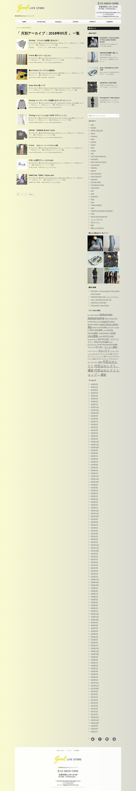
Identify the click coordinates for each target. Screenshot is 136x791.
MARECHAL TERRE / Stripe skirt (41, 175)
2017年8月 (94, 694)
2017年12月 (95, 683)
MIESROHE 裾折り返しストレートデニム (109, 54)
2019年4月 (94, 637)
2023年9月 (94, 485)
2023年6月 (94, 493)
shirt (59, 118)
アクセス (69, 750)
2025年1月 (94, 439)
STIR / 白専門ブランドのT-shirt (41, 160)
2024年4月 (94, 465)
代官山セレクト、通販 (38, 60)
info (92, 153)
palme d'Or (111, 327)
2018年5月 (94, 668)
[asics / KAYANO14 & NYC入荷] (95, 259)
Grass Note (62, 88)
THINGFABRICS (76, 88)
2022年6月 (94, 528)
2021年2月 (94, 574)
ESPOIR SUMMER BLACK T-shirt (42, 130)
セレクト (66, 43)
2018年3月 (94, 674)
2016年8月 (94, 729)
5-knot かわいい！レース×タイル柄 (44, 145)
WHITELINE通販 (101, 342)
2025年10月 (95, 413)
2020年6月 (94, 597)
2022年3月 (94, 536)
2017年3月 (94, 708)
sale (92, 191)
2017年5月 (94, 703)
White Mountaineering (99, 217)
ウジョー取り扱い (96, 347)
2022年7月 (94, 525)
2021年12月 (95, 545)
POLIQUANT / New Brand (109, 98)
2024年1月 (94, 473)
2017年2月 (94, 711)
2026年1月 (94, 404)
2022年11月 (95, 513)
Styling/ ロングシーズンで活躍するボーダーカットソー (50, 100)
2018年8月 (94, 660)
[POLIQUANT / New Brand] (95, 276)
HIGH (92, 148)
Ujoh (92, 208)
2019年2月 (94, 642)
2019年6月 (94, 631)
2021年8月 (94, 556)
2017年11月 (95, 686)
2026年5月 (94, 393)
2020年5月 (94, 599)
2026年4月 (94, 396)
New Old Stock (96, 174)
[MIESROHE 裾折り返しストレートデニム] (111, 243)
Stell (92, 202)
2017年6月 (94, 700)
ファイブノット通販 (100, 356)
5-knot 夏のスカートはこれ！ (40, 55)
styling (60, 43)
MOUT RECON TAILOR (98, 162)
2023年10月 (95, 482)
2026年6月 (94, 390)
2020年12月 (95, 579)
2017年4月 (94, 706)
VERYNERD (61, 73)
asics (92, 125)
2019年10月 (95, 619)
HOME (24, 22)
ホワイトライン (102, 359)
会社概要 (76, 750)
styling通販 (75, 103)
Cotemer (94, 136)
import (68, 88)
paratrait (94, 179)
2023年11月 (95, 479)
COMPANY (109, 22)
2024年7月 (94, 456)
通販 (56, 45)
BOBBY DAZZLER (97, 130)
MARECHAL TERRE (64, 178)
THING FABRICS (96, 205)
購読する (93, 28)
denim (107, 319)
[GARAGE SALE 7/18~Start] (111, 276)
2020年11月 (95, 582)
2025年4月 (94, 430)
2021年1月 (94, 576)
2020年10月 (95, 585)
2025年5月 (94, 427)
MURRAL (94, 168)
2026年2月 (94, 401)
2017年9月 (94, 691)
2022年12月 (95, 510)
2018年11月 (95, 651)
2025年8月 (94, 419)
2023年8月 (94, 487)
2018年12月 (95, 648)
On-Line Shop (41, 22)
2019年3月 (94, 640)
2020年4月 (94, 602)
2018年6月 (94, 665)
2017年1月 (94, 714)
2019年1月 (94, 645)
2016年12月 (95, 717)
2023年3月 (94, 502)
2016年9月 (94, 726)
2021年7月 (94, 559)
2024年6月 (94, 459)
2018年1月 (94, 680)
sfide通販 (98, 330)
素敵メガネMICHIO (97, 228)
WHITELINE (108, 336)
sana (92, 194)
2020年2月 (94, 608)
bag (89, 315)
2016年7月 (94, 731)
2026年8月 (94, 384)
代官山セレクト (74, 43)
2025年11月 (95, 410)
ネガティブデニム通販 (106, 354)
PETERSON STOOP (97, 185)
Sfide (92, 199)
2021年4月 (94, 568)
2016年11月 (95, 720)
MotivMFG (94, 159)
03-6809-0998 (108, 3)
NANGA (93, 171)
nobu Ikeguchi (96, 176)
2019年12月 (95, 614)
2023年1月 (94, 508)
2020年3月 (94, 605)
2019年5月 (94, 634)
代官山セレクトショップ (46, 45)
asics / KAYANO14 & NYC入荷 (101, 300)
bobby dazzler (94, 315)
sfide (91, 330)
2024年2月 (94, 470)
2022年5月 (94, 531)
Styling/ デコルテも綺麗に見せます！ (44, 40)
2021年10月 (95, 551)
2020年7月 (94, 594)
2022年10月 (95, 516)
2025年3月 (94, 433)
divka (92, 139)
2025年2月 (94, 436)
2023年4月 (94, 499)
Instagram (58, 22)
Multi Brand (45, 43)
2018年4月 (94, 671)
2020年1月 (94, 611)
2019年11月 (95, 617)
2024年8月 (94, 453)
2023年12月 (95, 476)
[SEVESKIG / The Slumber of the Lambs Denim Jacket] (95, 243)
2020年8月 (94, 591)
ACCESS (75, 22)
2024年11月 (95, 444)
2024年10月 (95, 447)
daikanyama (53, 43)
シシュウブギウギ (97, 219)
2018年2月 (94, 677)
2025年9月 (94, 416)
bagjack (93, 128)
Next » (31, 194)
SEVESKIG (94, 197)
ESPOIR (43, 133)
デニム (113, 351)
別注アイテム (95, 222)
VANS (92, 214)
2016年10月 (95, 723)
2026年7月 (94, 387)
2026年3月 (94, 398)
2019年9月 (94, 622)
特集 (92, 225)
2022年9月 (94, 519)
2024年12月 (95, 442)
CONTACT (92, 22)
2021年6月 (94, 562)
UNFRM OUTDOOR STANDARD (102, 211)
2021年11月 (95, 548)
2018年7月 (94, 663)
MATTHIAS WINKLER (98, 156)
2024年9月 (94, 450)
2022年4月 (94, 533)
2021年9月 (94, 553)
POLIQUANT (95, 188)
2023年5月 (94, 496)
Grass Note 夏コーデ (37, 85)
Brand (93, 133)
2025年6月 (94, 424)
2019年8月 (94, 625)
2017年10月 (95, 688)
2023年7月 (94, 490)
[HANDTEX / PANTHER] (111, 259)
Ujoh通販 (93, 336)
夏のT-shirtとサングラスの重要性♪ (42, 70)
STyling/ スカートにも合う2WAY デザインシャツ (48, 115)
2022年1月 (94, 542)
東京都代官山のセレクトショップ (68, 767)
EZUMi (93, 145)
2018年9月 (94, 657)
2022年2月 (94, 539)
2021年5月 (94, 565)
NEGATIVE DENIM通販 (100, 327)
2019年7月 (94, 628)
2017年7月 (94, 697)
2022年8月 (94, 522)
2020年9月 (94, 588)
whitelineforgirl (92, 339)
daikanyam (53, 103)
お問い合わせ (60, 750)
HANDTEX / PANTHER (108, 83)
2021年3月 (94, 571)
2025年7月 (94, 421)
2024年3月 (94, 467)
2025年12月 (95, 407)
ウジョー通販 (110, 347)
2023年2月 (94, 505)
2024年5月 (94, 462)
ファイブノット (69, 58)
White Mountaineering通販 (107, 344)
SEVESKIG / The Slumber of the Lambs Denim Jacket (109, 40)
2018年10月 (95, 654)
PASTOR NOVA (96, 182)
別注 (99, 375)
